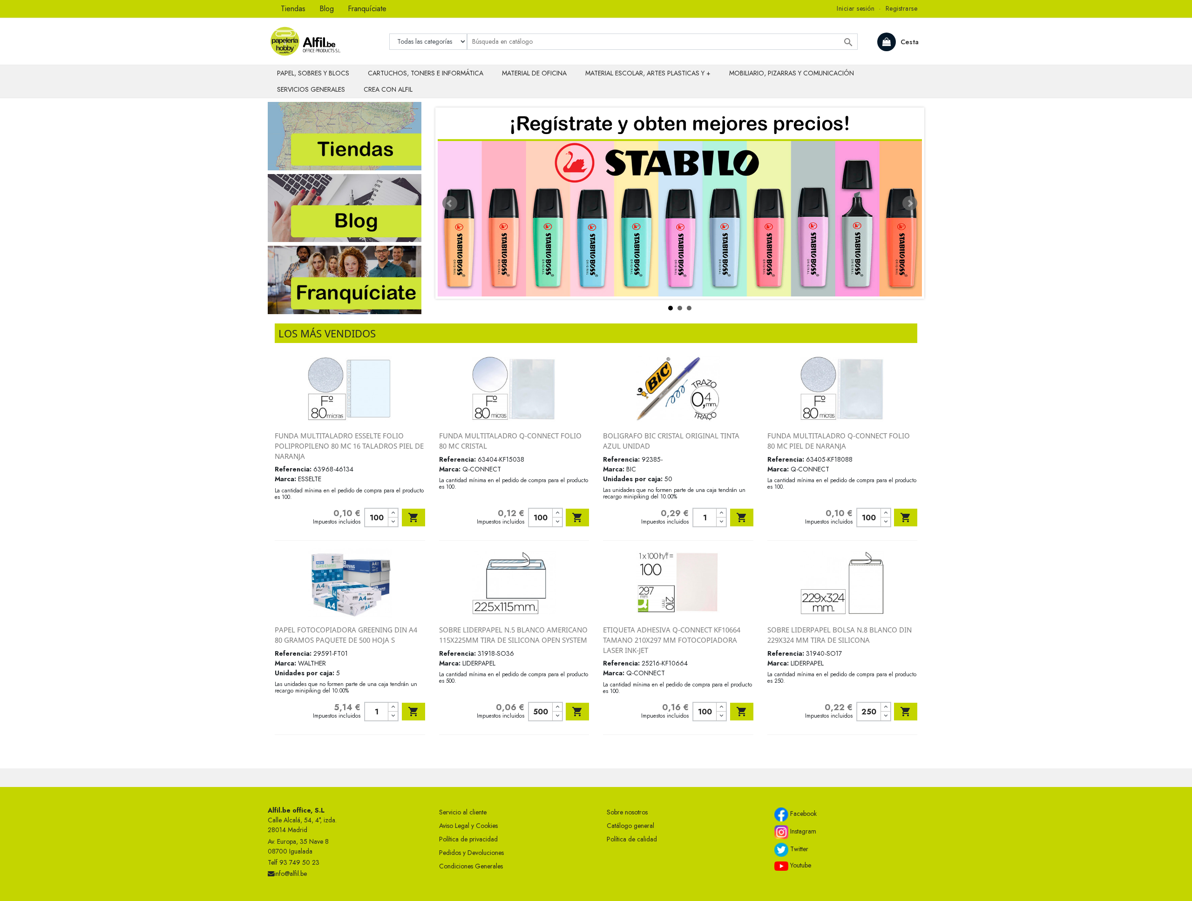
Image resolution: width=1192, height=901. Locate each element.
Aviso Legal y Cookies (468, 825)
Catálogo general (630, 825)
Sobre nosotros (627, 812)
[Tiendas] (344, 135)
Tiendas (293, 8)
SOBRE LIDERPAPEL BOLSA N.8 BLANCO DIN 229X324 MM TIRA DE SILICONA (839, 635)
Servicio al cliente (463, 812)
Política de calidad (632, 839)
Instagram (802, 831)
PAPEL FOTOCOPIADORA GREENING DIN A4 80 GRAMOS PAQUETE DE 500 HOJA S (346, 635)
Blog (326, 8)
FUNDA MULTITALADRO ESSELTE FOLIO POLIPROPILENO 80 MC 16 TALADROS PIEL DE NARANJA (349, 445)
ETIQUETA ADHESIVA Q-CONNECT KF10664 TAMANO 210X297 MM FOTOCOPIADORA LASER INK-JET (671, 639)
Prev (449, 203)
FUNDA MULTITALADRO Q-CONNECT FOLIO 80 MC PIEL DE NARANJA (838, 440)
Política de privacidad (468, 839)
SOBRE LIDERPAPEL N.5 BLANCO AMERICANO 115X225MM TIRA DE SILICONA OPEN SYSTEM (513, 635)
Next (909, 203)
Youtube (799, 865)
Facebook (802, 814)
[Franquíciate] (344, 279)
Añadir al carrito (413, 517)
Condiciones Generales (471, 866)
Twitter (798, 849)
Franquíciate (367, 8)
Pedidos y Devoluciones (471, 852)
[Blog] (344, 207)
